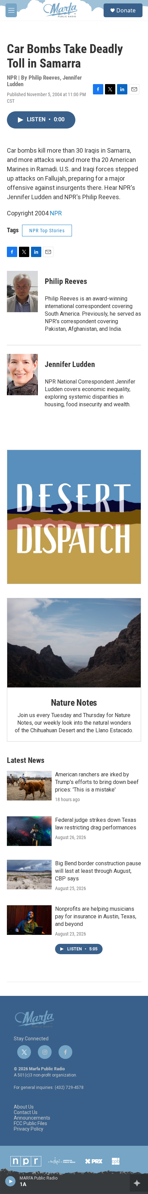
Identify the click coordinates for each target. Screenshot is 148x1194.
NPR (56, 213)
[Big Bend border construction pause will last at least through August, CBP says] (29, 874)
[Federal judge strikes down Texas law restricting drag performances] (29, 831)
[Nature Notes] (74, 642)
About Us (24, 1107)
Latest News (25, 760)
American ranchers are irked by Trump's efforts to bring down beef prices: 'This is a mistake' (97, 782)
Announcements (32, 1118)
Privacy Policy (28, 1129)
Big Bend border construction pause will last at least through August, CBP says (98, 871)
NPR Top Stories (47, 230)
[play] (10, 1180)
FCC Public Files (30, 1123)
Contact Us (26, 1112)
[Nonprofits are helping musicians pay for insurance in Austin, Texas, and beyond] (29, 920)
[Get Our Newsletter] (74, 517)
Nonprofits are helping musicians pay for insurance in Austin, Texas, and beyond (95, 916)
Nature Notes (74, 702)
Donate (126, 10)
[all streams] (139, 1183)
